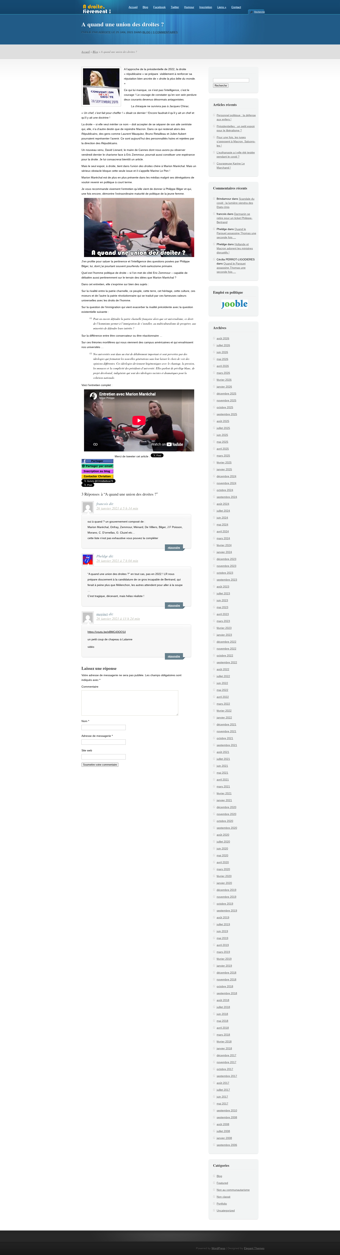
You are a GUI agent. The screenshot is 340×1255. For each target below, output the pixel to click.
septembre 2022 (227, 662)
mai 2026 (222, 359)
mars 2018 (223, 1034)
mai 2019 (222, 938)
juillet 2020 (223, 841)
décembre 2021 (226, 724)
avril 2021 (223, 779)
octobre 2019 (225, 903)
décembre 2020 (226, 807)
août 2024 (223, 503)
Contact (236, 7)
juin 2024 (222, 517)
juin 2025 (222, 434)
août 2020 (223, 834)
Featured (222, 1182)
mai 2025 (222, 441)
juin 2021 (222, 765)
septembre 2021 (227, 745)
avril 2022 (223, 696)
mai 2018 (222, 1020)
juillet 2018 (223, 1007)
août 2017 (223, 1082)
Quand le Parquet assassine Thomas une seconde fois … (236, 233)
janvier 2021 (224, 800)
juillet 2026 (223, 345)
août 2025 (223, 421)
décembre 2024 (226, 476)
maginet (102, 614)
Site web (86, 750)
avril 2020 (223, 862)
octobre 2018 (225, 986)
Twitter (175, 7)
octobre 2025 (225, 407)
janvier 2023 (224, 634)
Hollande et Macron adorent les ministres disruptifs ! (235, 248)
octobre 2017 (225, 1069)
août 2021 (223, 752)
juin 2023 (222, 600)
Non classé (223, 1196)
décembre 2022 (226, 641)
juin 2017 (222, 1096)
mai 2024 (222, 524)
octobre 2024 (225, 490)
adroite (104, 32)
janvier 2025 (224, 469)
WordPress (218, 1248)
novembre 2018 (226, 979)
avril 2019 (223, 945)
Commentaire (89, 686)
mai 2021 (222, 772)
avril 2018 (223, 1027)
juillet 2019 (223, 924)
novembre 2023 (226, 565)
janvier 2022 (224, 717)
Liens (221, 7)
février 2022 (224, 710)
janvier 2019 (224, 965)
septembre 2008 (227, 1117)
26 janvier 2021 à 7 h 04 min (117, 560)
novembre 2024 (226, 483)
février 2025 (224, 462)
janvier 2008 (224, 1138)
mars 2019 (223, 951)
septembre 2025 (227, 414)
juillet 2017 (223, 1089)
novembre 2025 (226, 400)
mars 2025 (223, 455)
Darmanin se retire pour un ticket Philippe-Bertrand (234, 218)
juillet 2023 (223, 593)
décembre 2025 (226, 393)
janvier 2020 (224, 883)
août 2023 (223, 586)
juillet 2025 (223, 428)
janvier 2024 (224, 552)
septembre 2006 (227, 1144)
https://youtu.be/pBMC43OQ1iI (107, 631)
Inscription (205, 7)
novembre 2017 (226, 1062)
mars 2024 (223, 538)
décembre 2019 (226, 889)
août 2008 (223, 1124)
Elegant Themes (254, 1248)
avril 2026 (223, 366)
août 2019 (223, 917)
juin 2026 (222, 352)
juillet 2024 (223, 510)
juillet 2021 (223, 758)
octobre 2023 (225, 572)
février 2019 (224, 958)
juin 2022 (222, 683)
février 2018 (224, 1041)
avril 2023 (223, 614)
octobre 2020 (225, 820)
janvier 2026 (224, 386)
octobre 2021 (225, 738)
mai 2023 (222, 607)
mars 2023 (223, 621)
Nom (85, 721)
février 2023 (224, 627)
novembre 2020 (226, 814)
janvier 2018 (224, 1048)
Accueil (133, 7)
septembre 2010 (227, 1110)
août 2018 (223, 1000)
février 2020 (224, 876)
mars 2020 (223, 869)
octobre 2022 (225, 655)
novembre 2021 (226, 731)
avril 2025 (223, 448)
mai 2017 (222, 1103)
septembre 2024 (227, 496)
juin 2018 (222, 1014)
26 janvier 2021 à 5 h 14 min (117, 508)
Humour (189, 7)
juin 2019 (222, 931)
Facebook (159, 7)
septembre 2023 (227, 579)
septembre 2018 (227, 993)
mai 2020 (222, 855)
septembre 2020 (227, 827)
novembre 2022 (226, 648)
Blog (145, 7)
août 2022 (223, 669)
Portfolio (222, 1203)
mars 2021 (223, 786)
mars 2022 (223, 703)
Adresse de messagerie (97, 735)
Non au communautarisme (233, 1189)
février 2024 (224, 545)
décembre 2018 (226, 972)
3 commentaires (165, 32)
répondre (174, 547)
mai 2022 (222, 690)
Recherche (259, 12)
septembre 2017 (227, 1076)
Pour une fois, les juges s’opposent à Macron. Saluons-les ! (236, 141)
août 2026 (223, 338)
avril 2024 (223, 531)
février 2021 (224, 793)
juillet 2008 (223, 1131)
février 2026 (224, 379)
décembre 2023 (226, 559)
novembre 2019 (226, 896)
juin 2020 (222, 848)
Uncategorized (226, 1210)
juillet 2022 (223, 676)
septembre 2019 (227, 910)
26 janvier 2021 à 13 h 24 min (118, 618)
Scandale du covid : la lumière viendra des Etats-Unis (235, 203)
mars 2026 (223, 372)
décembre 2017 (226, 1055)
